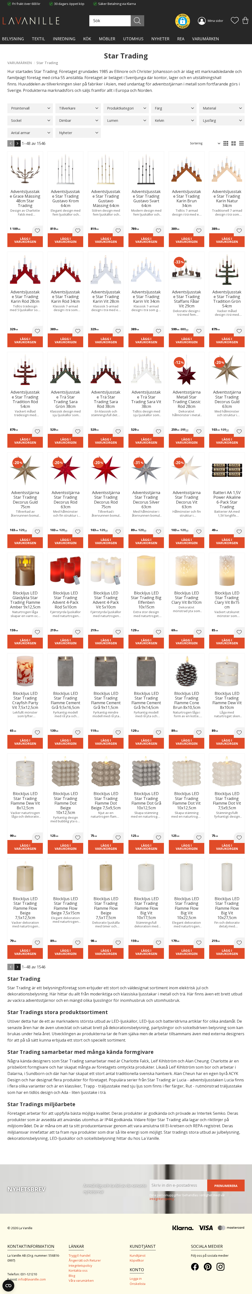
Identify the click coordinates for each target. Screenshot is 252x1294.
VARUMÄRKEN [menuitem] (205, 38)
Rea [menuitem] (180, 38)
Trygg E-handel (79, 1255)
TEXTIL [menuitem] (38, 38)
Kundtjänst (137, 1255)
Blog (72, 1275)
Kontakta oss (78, 1270)
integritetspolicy (162, 1199)
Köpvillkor (137, 1260)
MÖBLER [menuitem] (107, 38)
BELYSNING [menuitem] (13, 38)
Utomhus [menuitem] (133, 38)
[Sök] (137, 20)
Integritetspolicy (80, 1265)
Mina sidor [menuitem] (215, 20)
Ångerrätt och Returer (85, 1260)
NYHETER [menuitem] (160, 38)
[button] (235, 21)
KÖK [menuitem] (87, 38)
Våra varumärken (81, 1280)
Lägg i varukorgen (25, 240)
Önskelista (137, 1283)
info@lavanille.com (32, 1279)
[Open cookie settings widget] (8, 1286)
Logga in (136, 1278)
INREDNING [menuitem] (64, 38)
